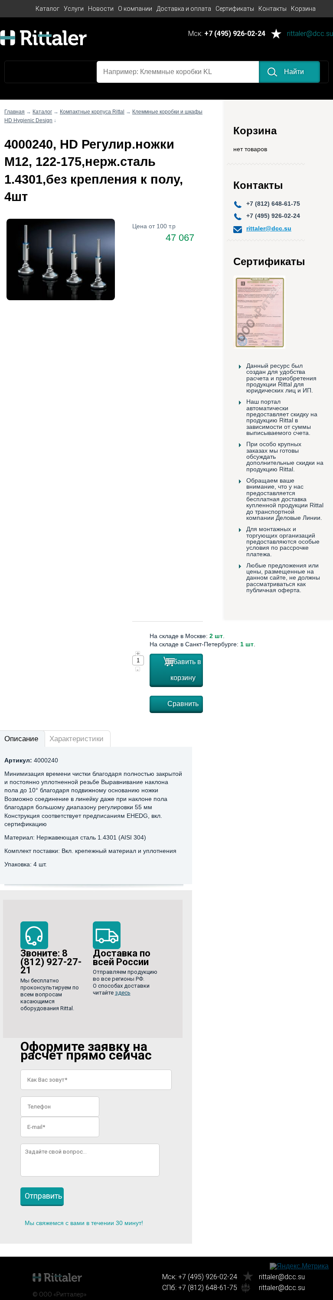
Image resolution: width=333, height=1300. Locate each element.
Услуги (74, 8)
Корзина (303, 8)
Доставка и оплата (184, 8)
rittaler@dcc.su (310, 34)
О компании (135, 8)
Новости (101, 8)
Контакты (272, 8)
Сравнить (183, 703)
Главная (14, 111)
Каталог (47, 8)
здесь (123, 992)
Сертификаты (234, 8)
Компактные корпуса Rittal (92, 111)
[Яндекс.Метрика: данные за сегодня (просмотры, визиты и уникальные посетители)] (299, 1266)
